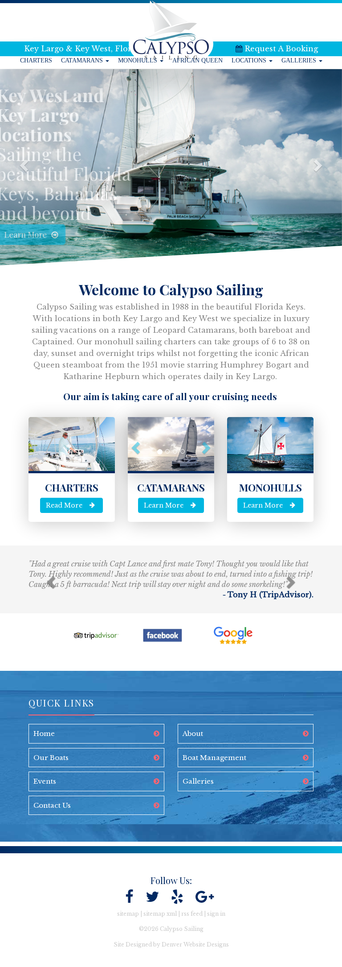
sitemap (128, 913)
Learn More (80, 234)
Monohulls (138, 60)
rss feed (192, 913)
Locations (250, 60)
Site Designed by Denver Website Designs (171, 944)
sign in (216, 913)
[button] (20, 167)
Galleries (299, 60)
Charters (36, 60)
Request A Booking (281, 48)
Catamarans (83, 60)
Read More (64, 505)
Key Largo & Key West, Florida (84, 48)
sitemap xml (160, 913)
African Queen (197, 60)
